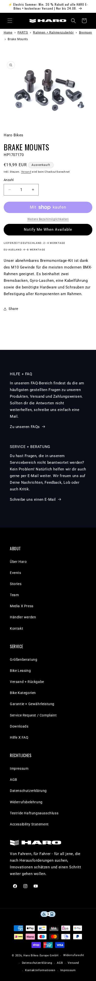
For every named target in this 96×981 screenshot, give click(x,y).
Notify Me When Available (48, 229)
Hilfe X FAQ (19, 737)
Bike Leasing (20, 671)
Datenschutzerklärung (28, 791)
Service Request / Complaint (33, 715)
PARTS (22, 32)
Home (8, 32)
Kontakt (16, 628)
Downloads (19, 726)
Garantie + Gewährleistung (32, 704)
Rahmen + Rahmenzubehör (53, 32)
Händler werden (23, 617)
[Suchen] (73, 20)
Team (14, 595)
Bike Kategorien (23, 693)
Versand (26, 171)
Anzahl (9, 180)
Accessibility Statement (29, 824)
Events (15, 573)
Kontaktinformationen (40, 970)
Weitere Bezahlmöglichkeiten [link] (48, 219)
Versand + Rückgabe (27, 682)
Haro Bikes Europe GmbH (40, 955)
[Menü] (9, 20)
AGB (13, 780)
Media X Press (21, 606)
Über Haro (18, 562)
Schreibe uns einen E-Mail (33, 499)
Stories (15, 584)
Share (13, 309)
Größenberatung (23, 659)
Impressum (19, 768)
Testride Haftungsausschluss (34, 813)
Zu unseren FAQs (25, 427)
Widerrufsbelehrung (26, 802)
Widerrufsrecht (73, 955)
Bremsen (85, 32)
